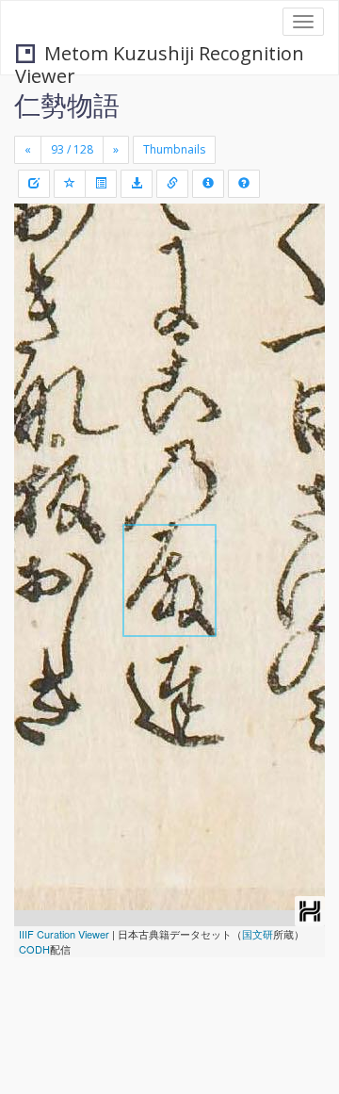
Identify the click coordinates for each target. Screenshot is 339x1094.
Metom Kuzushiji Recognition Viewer (159, 55)
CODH (34, 948)
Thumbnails (174, 149)
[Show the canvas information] (172, 184)
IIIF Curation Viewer (64, 933)
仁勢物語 (67, 104)
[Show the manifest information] (208, 184)
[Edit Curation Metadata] (34, 184)
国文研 (257, 933)
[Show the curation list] (101, 184)
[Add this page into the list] (70, 184)
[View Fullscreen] (39, 299)
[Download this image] (137, 184)
